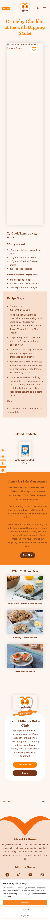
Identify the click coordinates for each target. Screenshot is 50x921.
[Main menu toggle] (45, 8)
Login (25, 773)
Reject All (25, 916)
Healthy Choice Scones (25, 637)
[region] (25, 900)
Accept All (25, 903)
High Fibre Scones (25, 671)
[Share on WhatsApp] (3, 463)
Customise (25, 909)
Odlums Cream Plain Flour (25, 461)
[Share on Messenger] (3, 470)
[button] (38, 8)
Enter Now (28, 555)
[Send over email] (3, 450)
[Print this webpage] (3, 457)
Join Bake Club (25, 765)
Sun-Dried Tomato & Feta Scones (25, 603)
